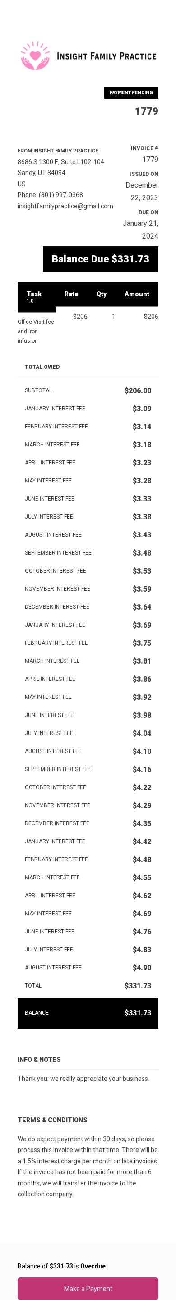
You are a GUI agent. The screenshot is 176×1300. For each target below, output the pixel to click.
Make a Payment (88, 1288)
